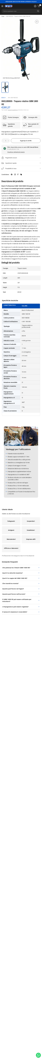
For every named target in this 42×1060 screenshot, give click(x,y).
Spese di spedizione (13, 110)
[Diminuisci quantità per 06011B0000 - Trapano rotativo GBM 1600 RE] (3, 140)
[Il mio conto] (35, 6)
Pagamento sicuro (11, 158)
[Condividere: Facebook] (11, 174)
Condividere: (5, 174)
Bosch (3, 97)
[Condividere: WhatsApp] (18, 174)
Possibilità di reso (10, 168)
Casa (2, 16)
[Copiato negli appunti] (21, 174)
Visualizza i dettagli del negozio (16, 152)
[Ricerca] (38, 11)
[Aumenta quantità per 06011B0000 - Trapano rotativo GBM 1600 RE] (8, 140)
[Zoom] (37, 21)
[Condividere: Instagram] (15, 174)
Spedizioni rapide (11, 163)
